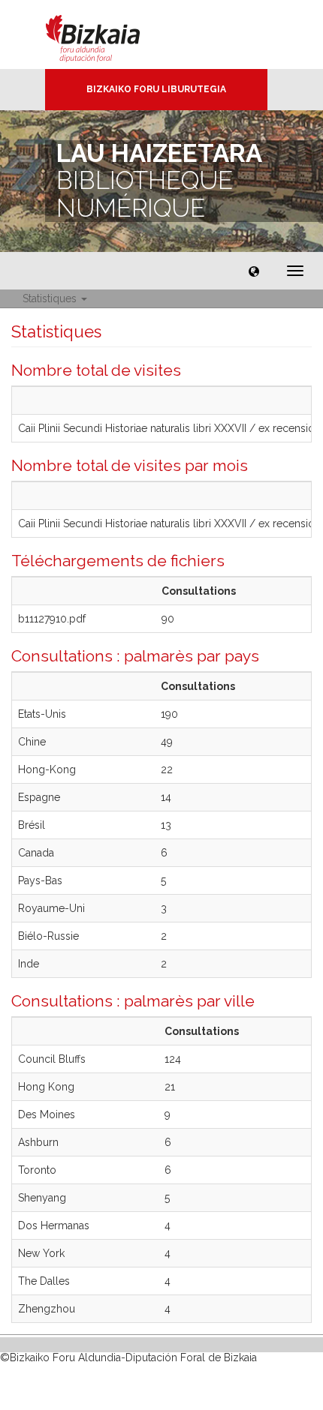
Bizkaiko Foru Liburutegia (156, 89)
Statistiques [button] (51, 298)
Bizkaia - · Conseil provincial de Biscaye (108, 34)
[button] (253, 271)
